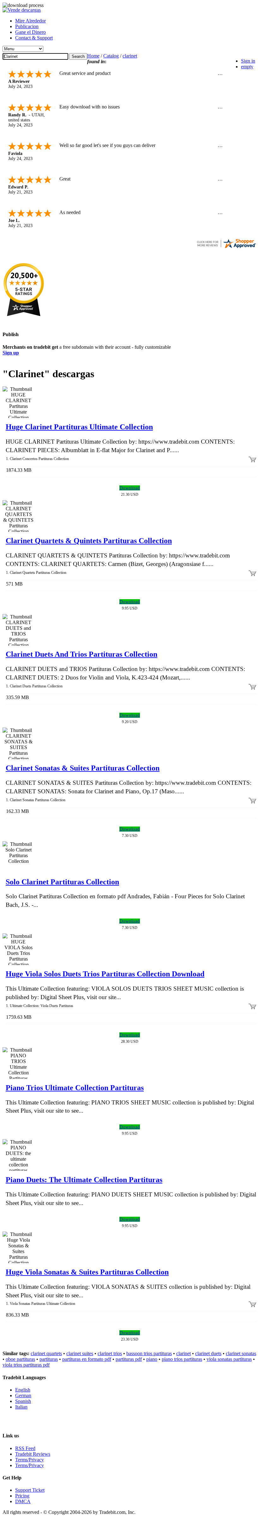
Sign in (248, 61)
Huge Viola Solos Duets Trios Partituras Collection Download (105, 974)
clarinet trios (110, 1353)
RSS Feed (25, 1448)
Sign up (11, 352)
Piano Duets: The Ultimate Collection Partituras (84, 1180)
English (22, 1389)
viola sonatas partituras (229, 1359)
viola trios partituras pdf (26, 1364)
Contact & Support (34, 37)
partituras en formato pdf (86, 1359)
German (23, 1395)
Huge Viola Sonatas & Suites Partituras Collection (87, 1272)
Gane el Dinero (30, 32)
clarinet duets (208, 1353)
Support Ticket (30, 1490)
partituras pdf (129, 1359)
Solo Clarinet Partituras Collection (62, 882)
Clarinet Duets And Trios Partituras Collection (81, 654)
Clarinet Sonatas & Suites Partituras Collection (83, 768)
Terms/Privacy (29, 1459)
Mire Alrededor (30, 20)
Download (129, 487)
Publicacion (27, 26)
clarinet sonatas (241, 1353)
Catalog (111, 55)
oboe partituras (20, 1359)
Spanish (23, 1401)
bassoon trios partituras (149, 1353)
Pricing (22, 1495)
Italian (21, 1407)
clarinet (130, 55)
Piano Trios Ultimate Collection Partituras (75, 1088)
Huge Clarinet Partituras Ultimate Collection (79, 427)
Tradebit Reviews (32, 1454)
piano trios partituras (182, 1359)
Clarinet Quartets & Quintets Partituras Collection (89, 541)
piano (151, 1359)
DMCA (23, 1501)
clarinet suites (79, 1353)
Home (93, 55)
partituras (48, 1359)
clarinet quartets (46, 1353)
